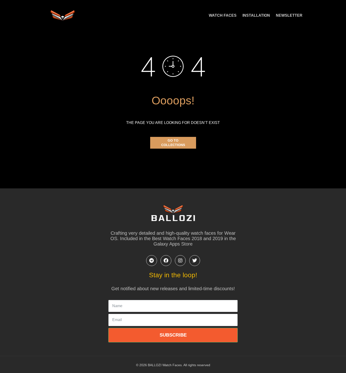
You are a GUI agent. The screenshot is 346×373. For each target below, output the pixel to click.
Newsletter (289, 15)
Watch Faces (223, 15)
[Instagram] (180, 260)
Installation (256, 15)
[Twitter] (194, 260)
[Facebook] (166, 260)
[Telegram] (151, 260)
